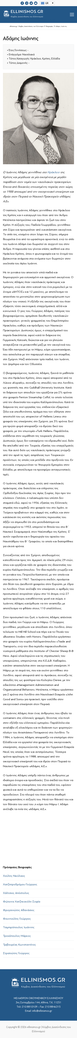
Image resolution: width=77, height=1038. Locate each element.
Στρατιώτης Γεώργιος (16, 953)
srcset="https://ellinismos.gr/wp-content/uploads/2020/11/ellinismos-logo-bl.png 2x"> (33, 19)
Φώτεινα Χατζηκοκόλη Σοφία (21, 901)
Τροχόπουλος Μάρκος (17, 936)
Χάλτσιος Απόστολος (16, 893)
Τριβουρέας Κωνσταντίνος (19, 944)
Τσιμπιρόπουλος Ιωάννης (18, 927)
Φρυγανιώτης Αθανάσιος (18, 910)
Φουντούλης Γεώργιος (17, 918)
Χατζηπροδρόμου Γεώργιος (20, 884)
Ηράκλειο (53, 172)
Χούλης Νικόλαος (14, 875)
